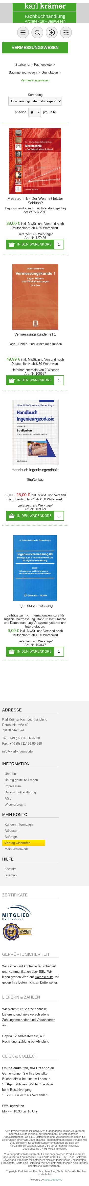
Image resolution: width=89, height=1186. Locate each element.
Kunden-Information (19, 824)
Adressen (11, 830)
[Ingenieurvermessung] (35, 568)
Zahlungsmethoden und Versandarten (28, 1020)
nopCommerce (53, 1179)
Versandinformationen (23, 1145)
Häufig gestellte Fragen (21, 780)
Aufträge (11, 837)
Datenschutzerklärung (20, 792)
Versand (50, 224)
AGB (8, 798)
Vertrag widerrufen (17, 843)
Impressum (13, 786)
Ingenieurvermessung (35, 605)
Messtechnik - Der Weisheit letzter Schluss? (35, 200)
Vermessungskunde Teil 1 (35, 334)
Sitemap (11, 875)
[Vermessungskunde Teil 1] (35, 297)
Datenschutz (44, 977)
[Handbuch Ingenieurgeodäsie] (35, 432)
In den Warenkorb (34, 244)
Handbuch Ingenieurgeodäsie (35, 470)
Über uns (11, 774)
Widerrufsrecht (15, 804)
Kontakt (10, 869)
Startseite (22, 64)
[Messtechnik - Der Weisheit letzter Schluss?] (35, 161)
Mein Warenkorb (16, 849)
